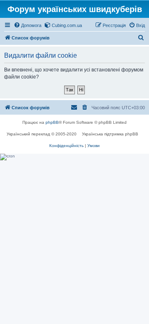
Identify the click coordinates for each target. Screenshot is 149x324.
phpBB (52, 122)
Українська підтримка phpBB (110, 134)
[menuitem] (27, 25)
